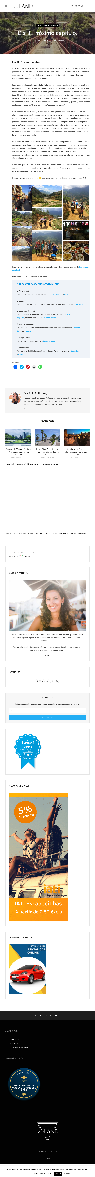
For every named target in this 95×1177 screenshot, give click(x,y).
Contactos (14, 1043)
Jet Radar (80, 304)
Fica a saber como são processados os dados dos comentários (63, 533)
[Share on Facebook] (3, 69)
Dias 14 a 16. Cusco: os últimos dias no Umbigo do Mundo (77, 452)
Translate (27, 556)
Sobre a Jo (14, 1040)
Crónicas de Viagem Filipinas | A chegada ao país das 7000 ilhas (18, 452)
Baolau (21, 354)
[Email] (3, 87)
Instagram (83, 267)
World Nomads (50, 318)
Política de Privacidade (19, 1047)
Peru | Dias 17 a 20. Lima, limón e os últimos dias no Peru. (47, 452)
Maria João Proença (41, 40)
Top (48, 1159)
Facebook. (16, 270)
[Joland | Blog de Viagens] (22, 6)
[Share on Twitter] (3, 75)
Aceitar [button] (58, 1174)
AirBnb (67, 294)
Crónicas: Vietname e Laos (47, 25)
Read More (47, 655)
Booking (56, 294)
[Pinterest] (3, 81)
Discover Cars (49, 341)
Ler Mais (66, 1173)
